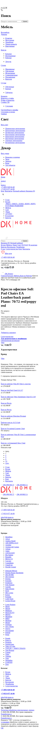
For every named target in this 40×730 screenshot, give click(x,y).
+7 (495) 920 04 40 (8, 187)
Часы (7, 159)
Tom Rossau (9, 650)
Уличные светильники (13, 141)
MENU (8, 615)
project (3, 181)
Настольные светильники (15, 134)
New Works (9, 627)
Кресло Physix (6, 403)
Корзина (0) (30, 191)
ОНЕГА (14, 204)
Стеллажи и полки (8, 112)
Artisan (7, 549)
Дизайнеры (20, 247)
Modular (8, 621)
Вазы (7, 163)
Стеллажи (9, 106)
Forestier (8, 581)
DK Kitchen (9, 577)
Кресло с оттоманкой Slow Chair (13, 443)
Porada (7, 638)
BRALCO (9, 559)
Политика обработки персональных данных (17, 710)
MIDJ (7, 619)
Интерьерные (10, 56)
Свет (7, 210)
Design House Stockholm (14, 573)
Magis (7, 607)
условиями (5, 722)
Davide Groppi (10, 567)
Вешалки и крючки (12, 157)
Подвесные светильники (14, 132)
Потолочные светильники (15, 130)
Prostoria (8, 642)
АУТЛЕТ (8, 214)
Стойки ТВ (5, 102)
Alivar (7, 539)
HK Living (9, 593)
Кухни (7, 202)
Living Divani (10, 601)
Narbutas (8, 625)
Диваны (4, 34)
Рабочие (8, 58)
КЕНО (27, 204)
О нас (7, 200)
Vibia (7, 654)
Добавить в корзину (8, 333)
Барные (8, 89)
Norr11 (7, 629)
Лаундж (8, 62)
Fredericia (8, 583)
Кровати (4, 96)
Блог (2, 191)
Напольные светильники (14, 137)
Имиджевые (10, 46)
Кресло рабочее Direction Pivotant (13, 416)
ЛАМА (21, 204)
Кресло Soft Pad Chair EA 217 (12, 390)
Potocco (8, 640)
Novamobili (9, 631)
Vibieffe (8, 656)
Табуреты (9, 92)
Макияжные (10, 69)
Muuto (7, 623)
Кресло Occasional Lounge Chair (13, 429)
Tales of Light (10, 646)
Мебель (8, 208)
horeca (3, 185)
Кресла (3, 50)
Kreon (7, 595)
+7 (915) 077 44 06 (8, 189)
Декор (7, 212)
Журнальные (10, 73)
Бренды (8, 218)
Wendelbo (8, 660)
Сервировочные (11, 75)
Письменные (10, 77)
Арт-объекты (10, 165)
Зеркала (8, 161)
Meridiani (8, 617)
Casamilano (9, 563)
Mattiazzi (8, 611)
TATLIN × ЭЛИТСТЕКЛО (15, 648)
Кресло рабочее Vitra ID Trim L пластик (16, 384)
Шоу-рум (8, 253)
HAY (7, 591)
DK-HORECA (22, 485)
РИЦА (8, 204)
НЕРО (33, 204)
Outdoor (4, 114)
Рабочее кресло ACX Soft (10, 423)
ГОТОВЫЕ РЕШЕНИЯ (14, 206)
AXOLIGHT (10, 553)
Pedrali (7, 633)
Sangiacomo (9, 644)
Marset (7, 609)
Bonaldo (8, 557)
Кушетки (8, 38)
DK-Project (8, 274)
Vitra (2, 358)
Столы (3, 65)
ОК (2, 728)
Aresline (8, 545)
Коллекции (11, 247)
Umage (7, 652)
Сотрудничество (12, 249)
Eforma (8, 579)
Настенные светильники (14, 139)
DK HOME (9, 575)
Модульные (9, 40)
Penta (7, 635)
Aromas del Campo (12, 547)
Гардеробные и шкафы (9, 110)
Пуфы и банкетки (7, 100)
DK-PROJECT (8, 485)
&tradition (8, 537)
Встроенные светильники (15, 143)
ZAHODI (8, 662)
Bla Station (9, 555)
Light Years (9, 599)
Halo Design (9, 589)
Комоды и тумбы (7, 98)
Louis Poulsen (10, 605)
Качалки (8, 54)
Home (3, 177)
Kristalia (8, 597)
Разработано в (6, 714)
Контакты (8, 191)
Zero (7, 664)
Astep (7, 551)
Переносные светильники (15, 128)
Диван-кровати (11, 44)
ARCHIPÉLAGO (11, 543)
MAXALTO (9, 613)
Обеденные (9, 71)
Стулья (3, 83)
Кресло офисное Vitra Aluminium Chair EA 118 (18, 397)
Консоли (8, 79)
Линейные (9, 42)
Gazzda (8, 587)
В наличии (9, 216)
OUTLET (25, 245)
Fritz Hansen (9, 585)
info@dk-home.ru (7, 517)
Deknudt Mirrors (11, 571)
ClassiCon (9, 565)
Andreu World (10, 541)
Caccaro (8, 561)
